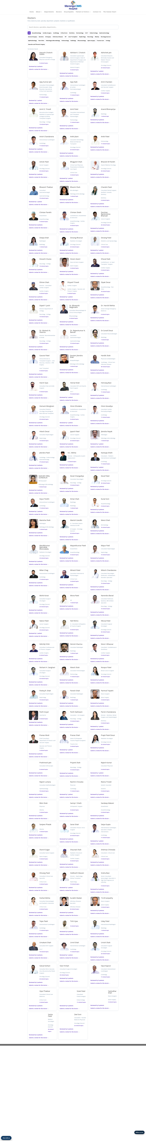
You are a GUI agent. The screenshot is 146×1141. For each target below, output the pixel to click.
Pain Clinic (41, 40)
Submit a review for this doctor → (39, 69)
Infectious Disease (58, 36)
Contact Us (97, 12)
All (29, 33)
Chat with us (6, 1138)
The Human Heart (109, 12)
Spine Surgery (91, 40)
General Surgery (32, 36)
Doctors (59, 12)
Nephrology (82, 36)
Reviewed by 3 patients (35, 149)
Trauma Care (100, 40)
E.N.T (86, 33)
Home (32, 12)
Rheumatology (82, 40)
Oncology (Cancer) (106, 36)
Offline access (139, 1132)
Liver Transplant (72, 36)
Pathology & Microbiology (53, 40)
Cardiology (56, 33)
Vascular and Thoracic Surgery (36, 44)
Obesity (97, 36)
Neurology (90, 36)
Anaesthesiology (36, 33)
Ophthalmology (32, 40)
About (38, 12)
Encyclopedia (69, 12)
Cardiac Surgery (47, 33)
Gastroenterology (104, 33)
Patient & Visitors (82, 12)
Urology (108, 40)
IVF (65, 36)
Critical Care (64, 33)
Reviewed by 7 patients (97, 273)
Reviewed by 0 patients (35, 66)
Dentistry (71, 33)
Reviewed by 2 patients (66, 126)
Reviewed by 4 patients (66, 98)
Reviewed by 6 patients (35, 297)
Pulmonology (65, 40)
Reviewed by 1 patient (96, 71)
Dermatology (79, 33)
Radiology (73, 40)
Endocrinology (94, 33)
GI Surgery (48, 36)
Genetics (41, 36)
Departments (49, 12)
